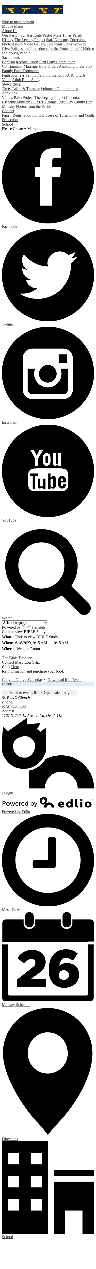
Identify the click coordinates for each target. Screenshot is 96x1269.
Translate (39, 627)
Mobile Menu (12, 26)
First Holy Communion (57, 62)
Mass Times (62, 35)
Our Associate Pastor (36, 35)
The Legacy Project (30, 40)
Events (7, 684)
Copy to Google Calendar (22, 680)
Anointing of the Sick (75, 66)
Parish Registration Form (21, 115)
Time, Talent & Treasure (21, 89)
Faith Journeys (13, 75)
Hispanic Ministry (16, 102)
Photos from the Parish (33, 106)
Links (67, 44)
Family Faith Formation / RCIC (50, 75)
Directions (78, 40)
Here (15, 667)
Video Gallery (35, 44)
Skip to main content (18, 22)
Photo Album (12, 44)
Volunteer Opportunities (59, 89)
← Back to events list (21, 692)
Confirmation (12, 66)
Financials (54, 44)
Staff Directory (57, 40)
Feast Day (65, 102)
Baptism (8, 62)
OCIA (80, 75)
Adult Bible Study (26, 80)
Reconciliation (27, 62)
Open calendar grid (59, 692)
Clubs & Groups (43, 102)
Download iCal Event (64, 680)
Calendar (73, 97)
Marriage (31, 66)
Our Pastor (10, 35)
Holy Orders (48, 66)
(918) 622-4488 (14, 706)
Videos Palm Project (17, 97)
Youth (6, 80)
